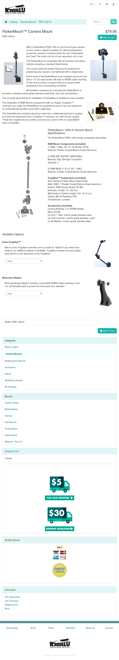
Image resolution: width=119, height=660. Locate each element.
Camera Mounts (28, 21)
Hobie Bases (11, 435)
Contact (109, 627)
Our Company (12, 600)
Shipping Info (11, 604)
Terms (33, 627)
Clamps (8, 415)
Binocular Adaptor (12, 277)
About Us (90, 627)
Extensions (10, 367)
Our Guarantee (12, 596)
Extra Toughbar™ (11, 241)
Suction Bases (12, 402)
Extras (8, 373)
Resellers (70, 627)
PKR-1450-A (45, 21)
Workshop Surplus (14, 380)
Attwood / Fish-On (13, 441)
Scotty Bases (11, 428)
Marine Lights (11, 346)
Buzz (7, 608)
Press (51, 627)
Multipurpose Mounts (15, 360)
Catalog (14, 21)
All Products (10, 386)
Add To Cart (108, 37)
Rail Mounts (10, 422)
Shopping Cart (12, 451)
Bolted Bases (11, 409)
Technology (12, 627)
